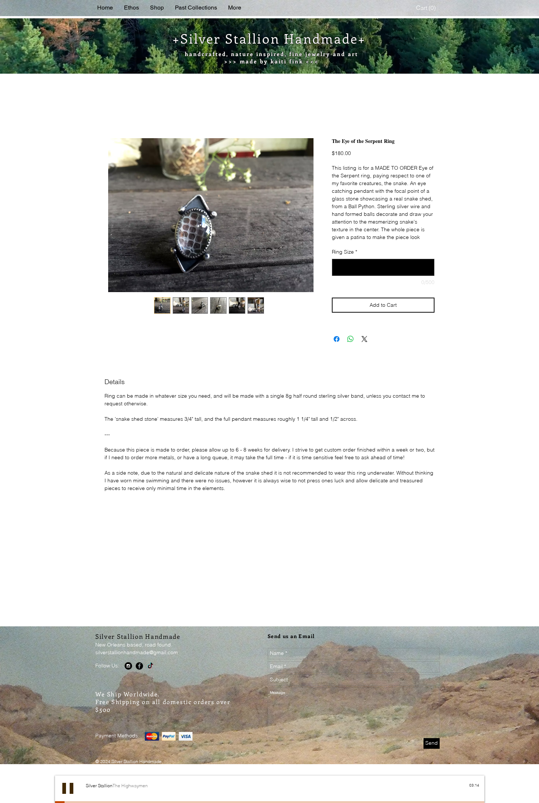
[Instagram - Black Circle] (128, 674)
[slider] (475, 800)
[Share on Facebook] (336, 348)
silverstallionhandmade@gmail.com (136, 661)
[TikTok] (150, 674)
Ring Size (344, 261)
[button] (426, 7)
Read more (345, 246)
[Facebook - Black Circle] (139, 674)
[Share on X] (364, 348)
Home (112, 112)
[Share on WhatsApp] (350, 348)
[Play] (67, 797)
